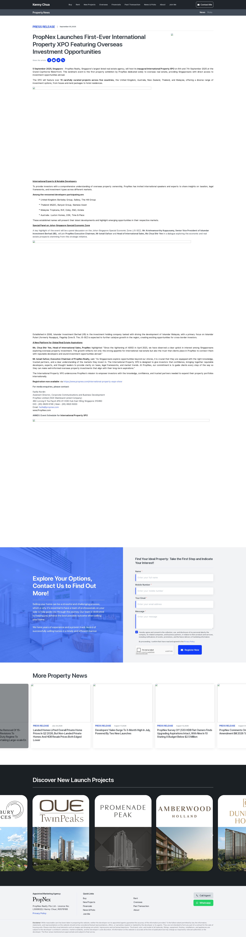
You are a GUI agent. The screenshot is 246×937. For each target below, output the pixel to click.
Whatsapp (205, 902)
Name (138, 571)
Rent (78, 5)
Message (140, 611)
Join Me (172, 5)
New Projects (89, 5)
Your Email (141, 598)
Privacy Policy (189, 642)
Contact (206, 4)
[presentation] (34, 718)
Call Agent (205, 895)
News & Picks (150, 5)
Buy (70, 5)
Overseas (103, 5)
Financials (116, 5)
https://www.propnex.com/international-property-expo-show (92, 381)
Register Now (191, 649)
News (202, 12)
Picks (209, 12)
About (162, 5)
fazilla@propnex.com (49, 407)
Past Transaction (132, 5)
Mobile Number (143, 585)
